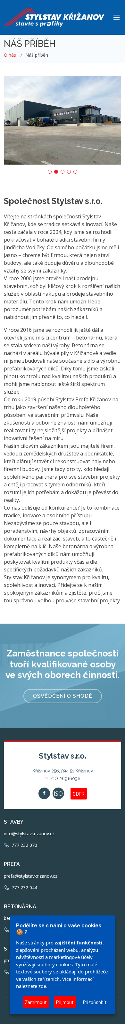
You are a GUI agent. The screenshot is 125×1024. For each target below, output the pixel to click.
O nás (10, 55)
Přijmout (65, 1002)
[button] (50, 172)
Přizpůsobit (95, 1002)
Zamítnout (36, 1002)
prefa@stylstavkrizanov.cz (30, 876)
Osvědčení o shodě (62, 696)
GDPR (79, 794)
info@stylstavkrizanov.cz (29, 833)
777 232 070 (23, 845)
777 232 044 (23, 887)
